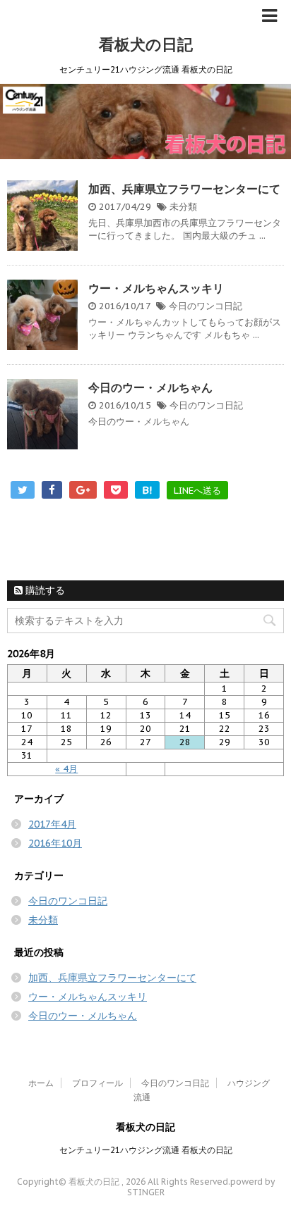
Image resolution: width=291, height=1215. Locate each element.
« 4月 (66, 769)
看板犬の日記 (146, 44)
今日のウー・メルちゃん (150, 387)
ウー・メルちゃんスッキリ (156, 288)
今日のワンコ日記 (205, 306)
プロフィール (97, 1083)
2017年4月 (52, 824)
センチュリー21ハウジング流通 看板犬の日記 (145, 1150)
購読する (44, 590)
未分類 (183, 207)
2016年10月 (55, 843)
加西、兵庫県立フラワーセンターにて (184, 189)
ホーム (41, 1083)
